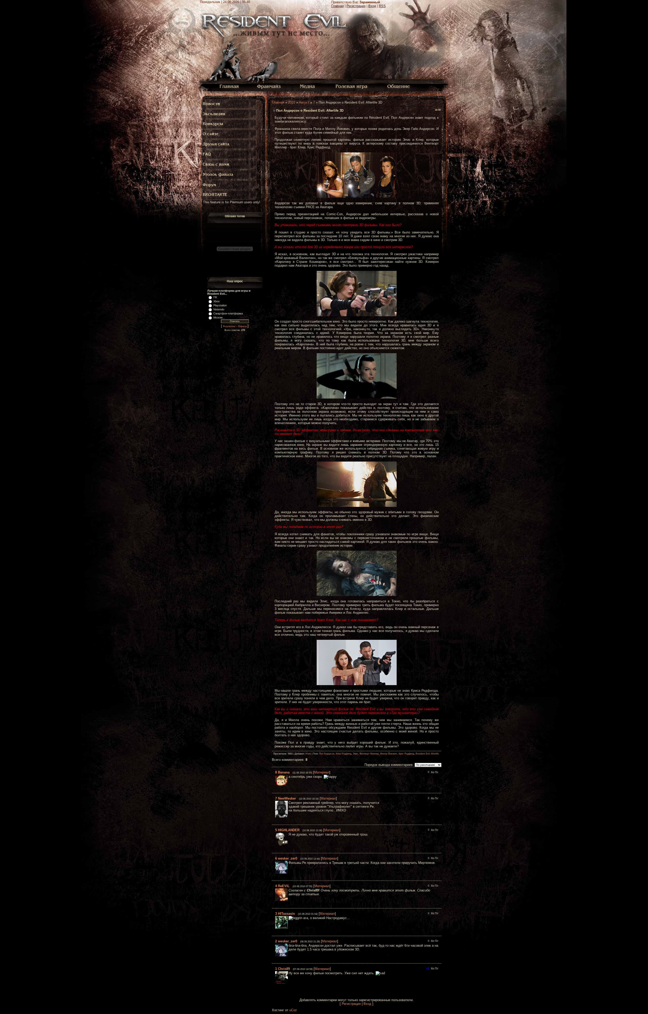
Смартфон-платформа (228, 313)
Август (304, 102)
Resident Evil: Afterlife (427, 753)
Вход (372, 6)
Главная (337, 6)
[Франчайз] (268, 86)
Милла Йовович (388, 753)
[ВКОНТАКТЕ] (229, 195)
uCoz (293, 1010)
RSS (382, 6)
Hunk (308, 753)
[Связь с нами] (229, 164)
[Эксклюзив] (229, 114)
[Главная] (229, 86)
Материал (321, 772)
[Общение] (399, 86)
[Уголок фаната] (229, 175)
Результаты (229, 326)
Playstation (220, 305)
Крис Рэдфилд (406, 753)
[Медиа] (308, 86)
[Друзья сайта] (229, 144)
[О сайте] (229, 134)
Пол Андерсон (326, 753)
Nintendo (218, 309)
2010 (291, 102)
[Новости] (229, 104)
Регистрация (356, 6)
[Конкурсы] (229, 124)
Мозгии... (219, 317)
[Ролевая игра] (352, 86)
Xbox (216, 301)
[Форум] (229, 185)
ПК (215, 297)
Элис (355, 753)
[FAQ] (230, 154)
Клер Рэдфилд (343, 753)
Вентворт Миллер (369, 753)
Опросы (242, 326)
